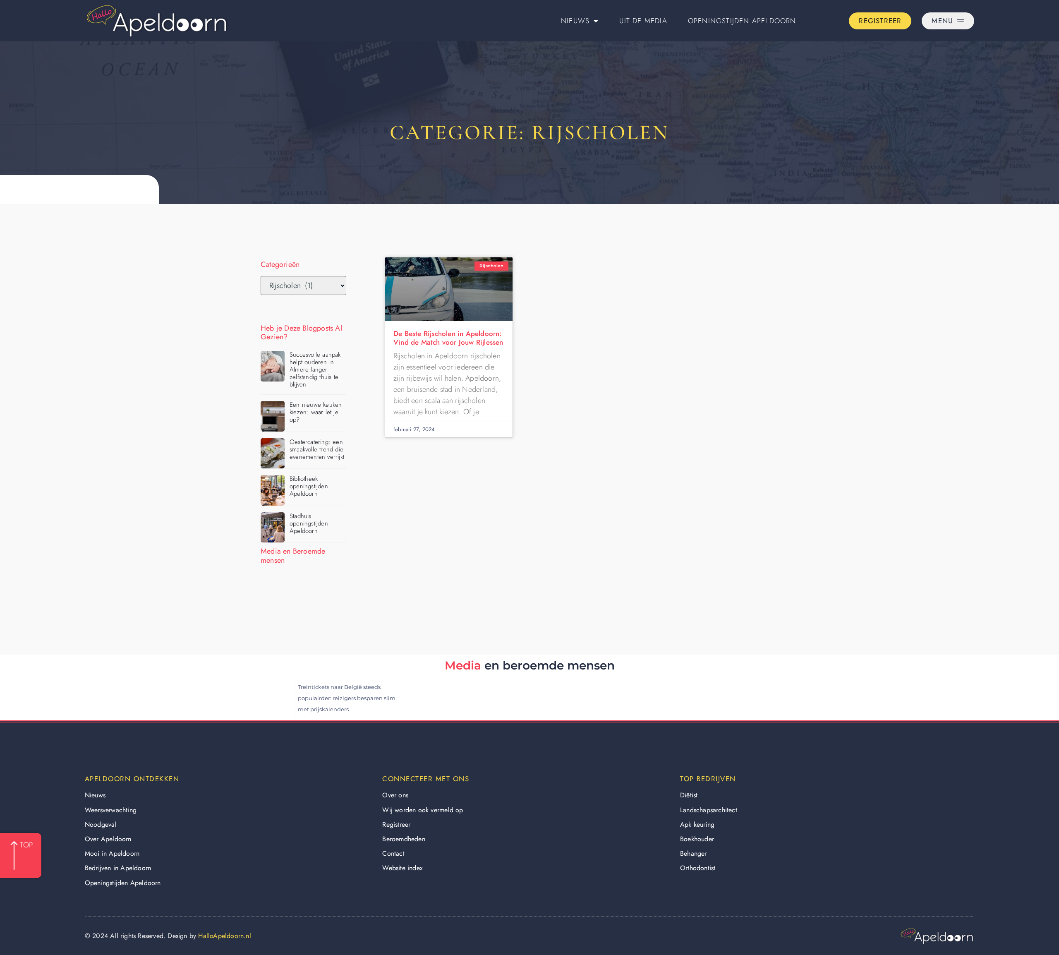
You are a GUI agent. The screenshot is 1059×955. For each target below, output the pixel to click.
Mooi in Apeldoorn (112, 853)
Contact (393, 853)
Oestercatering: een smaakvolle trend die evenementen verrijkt (317, 449)
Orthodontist (697, 868)
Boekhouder (697, 839)
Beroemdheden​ (403, 839)
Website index (402, 868)
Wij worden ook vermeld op (422, 810)
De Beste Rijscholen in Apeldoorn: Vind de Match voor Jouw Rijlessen (448, 338)
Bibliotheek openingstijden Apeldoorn (309, 486)
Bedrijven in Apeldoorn (118, 868)
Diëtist (688, 795)
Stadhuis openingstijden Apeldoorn (309, 523)
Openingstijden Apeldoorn (742, 21)
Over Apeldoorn (108, 839)
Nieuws (575, 21)
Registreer (396, 824)
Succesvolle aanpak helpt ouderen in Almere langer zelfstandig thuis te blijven (315, 369)
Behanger (693, 853)
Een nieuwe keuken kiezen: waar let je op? (316, 412)
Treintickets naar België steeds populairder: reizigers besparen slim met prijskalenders (346, 698)
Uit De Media (643, 21)
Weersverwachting (111, 810)
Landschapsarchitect (708, 810)
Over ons (395, 795)
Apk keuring (697, 824)
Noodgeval (101, 824)
